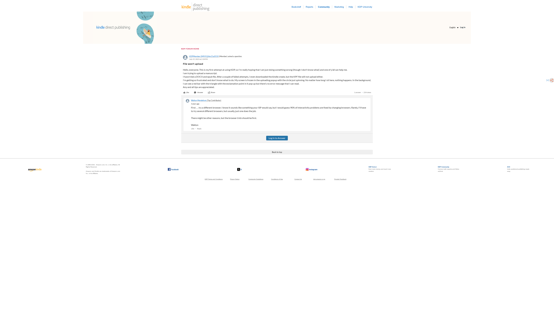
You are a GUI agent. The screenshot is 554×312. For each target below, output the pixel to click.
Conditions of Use (277, 179)
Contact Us (298, 179)
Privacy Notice (234, 179)
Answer (200, 92)
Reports (309, 7)
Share (213, 92)
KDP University (365, 7)
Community (324, 7)
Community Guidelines (255, 179)
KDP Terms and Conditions (214, 179)
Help (351, 7)
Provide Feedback (340, 179)
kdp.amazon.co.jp (319, 179)
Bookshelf (296, 7)
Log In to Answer (277, 138)
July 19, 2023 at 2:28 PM (198, 59)
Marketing (339, 7)
